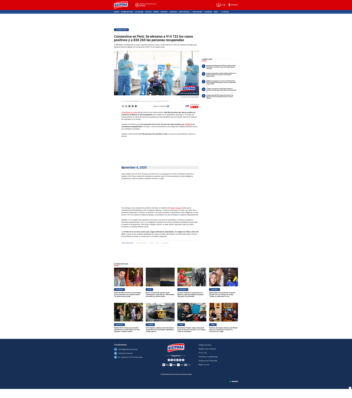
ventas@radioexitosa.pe (127, 349)
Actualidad (139, 12)
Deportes (164, 12)
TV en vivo (202, 353)
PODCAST (234, 5)
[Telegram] (135, 106)
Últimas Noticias (127, 12)
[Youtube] (174, 360)
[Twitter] (126, 106)
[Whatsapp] (123, 106)
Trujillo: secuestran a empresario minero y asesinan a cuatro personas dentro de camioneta (221, 89)
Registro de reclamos (207, 349)
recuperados (165, 243)
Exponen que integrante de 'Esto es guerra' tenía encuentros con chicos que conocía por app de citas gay (220, 67)
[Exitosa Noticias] (122, 5)
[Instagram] (177, 360)
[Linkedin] (132, 106)
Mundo (156, 12)
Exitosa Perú (197, 12)
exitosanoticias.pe (125, 353)
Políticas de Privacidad (207, 361)
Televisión (208, 12)
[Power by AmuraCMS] (233, 381)
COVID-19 (188, 124)
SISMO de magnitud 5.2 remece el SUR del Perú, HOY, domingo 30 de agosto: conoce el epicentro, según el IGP (221, 82)
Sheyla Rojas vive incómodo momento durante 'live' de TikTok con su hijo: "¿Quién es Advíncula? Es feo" (222, 294)
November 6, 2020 (134, 167)
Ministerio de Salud (130, 112)
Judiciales (173, 12)
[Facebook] (129, 106)
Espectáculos (184, 12)
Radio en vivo (203, 365)
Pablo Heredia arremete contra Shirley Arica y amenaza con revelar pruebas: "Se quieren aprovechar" (127, 294)
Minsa (157, 243)
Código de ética (204, 345)
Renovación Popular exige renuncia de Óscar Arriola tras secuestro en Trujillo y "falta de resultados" (191, 329)
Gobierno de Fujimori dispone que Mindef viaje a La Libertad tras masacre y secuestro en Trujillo (223, 329)
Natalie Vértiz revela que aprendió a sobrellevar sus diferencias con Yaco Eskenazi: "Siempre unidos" (127, 329)
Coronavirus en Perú (121, 29)
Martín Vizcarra (176, 208)
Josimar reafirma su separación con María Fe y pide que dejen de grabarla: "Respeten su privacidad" (190, 294)
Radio (216, 12)
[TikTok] (183, 360)
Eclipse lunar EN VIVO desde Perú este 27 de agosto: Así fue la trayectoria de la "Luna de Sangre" (219, 96)
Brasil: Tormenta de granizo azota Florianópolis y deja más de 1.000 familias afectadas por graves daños (160, 294)
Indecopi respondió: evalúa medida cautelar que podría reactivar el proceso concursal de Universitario (221, 75)
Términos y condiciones (208, 357)
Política (148, 12)
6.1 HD (223, 5)
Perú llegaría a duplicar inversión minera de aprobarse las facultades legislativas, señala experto (160, 329)
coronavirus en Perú (141, 243)
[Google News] (180, 360)
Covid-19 (151, 243)
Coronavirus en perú (146, 101)
